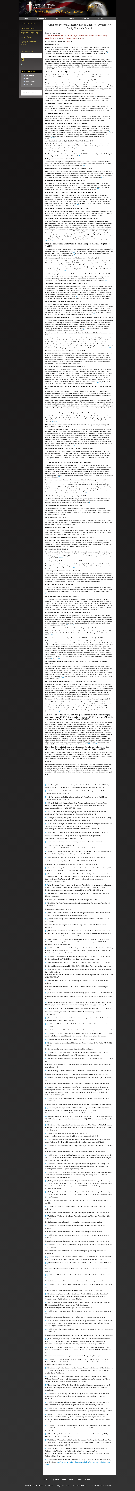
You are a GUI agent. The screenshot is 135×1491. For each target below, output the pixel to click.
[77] (46, 1440)
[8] (46, 832)
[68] (46, 1368)
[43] (46, 1133)
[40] (46, 1108)
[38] (46, 1087)
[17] (46, 912)
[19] (46, 931)
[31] (46, 1033)
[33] (46, 1043)
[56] (46, 1257)
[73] (46, 1408)
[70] (46, 1385)
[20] (46, 939)
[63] (46, 1320)
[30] (46, 1024)
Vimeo (81, 38)
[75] (46, 1425)
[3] (46, 797)
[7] (46, 824)
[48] (46, 1172)
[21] (46, 948)
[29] (46, 1018)
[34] (46, 1052)
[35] (46, 1058)
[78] (46, 1448)
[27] (46, 1002)
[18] (46, 919)
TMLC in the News (28, 28)
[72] (46, 1402)
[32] (46, 1039)
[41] (46, 1116)
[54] (46, 1235)
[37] (46, 1077)
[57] (46, 1263)
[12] (46, 868)
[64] (46, 1329)
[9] (46, 842)
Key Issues (55, 1480)
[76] (46, 1434)
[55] (46, 1244)
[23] (46, 962)
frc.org (69, 41)
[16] (46, 903)
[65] (46, 1339)
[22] (46, 956)
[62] (46, 1311)
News (64, 1480)
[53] (46, 1225)
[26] (46, 993)
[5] (46, 811)
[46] (46, 1155)
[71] (46, 1393)
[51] (46, 1206)
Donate (88, 1480)
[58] (46, 1275)
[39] (46, 1098)
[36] (46, 1070)
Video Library (30, 81)
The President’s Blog (28, 24)
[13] (46, 874)
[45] (46, 1145)
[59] (46, 1284)
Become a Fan (30, 75)
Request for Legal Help (29, 33)
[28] (46, 1008)
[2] (46, 791)
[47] (46, 1163)
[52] (46, 1216)
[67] (46, 1359)
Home (46, 1480)
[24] (46, 969)
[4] (46, 803)
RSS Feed (29, 84)
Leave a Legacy (26, 37)
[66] (46, 1347)
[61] (46, 1302)
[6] (46, 817)
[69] (46, 1376)
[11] (46, 857)
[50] (46, 1192)
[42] (46, 1125)
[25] (46, 980)
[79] (46, 1459)
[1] (46, 785)
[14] (46, 885)
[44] (46, 1139)
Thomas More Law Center (68, 38)
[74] (46, 1414)
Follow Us (29, 78)
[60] (46, 1294)
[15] (46, 893)
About (71, 1480)
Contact (79, 1480)
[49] (46, 1181)
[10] (46, 851)
